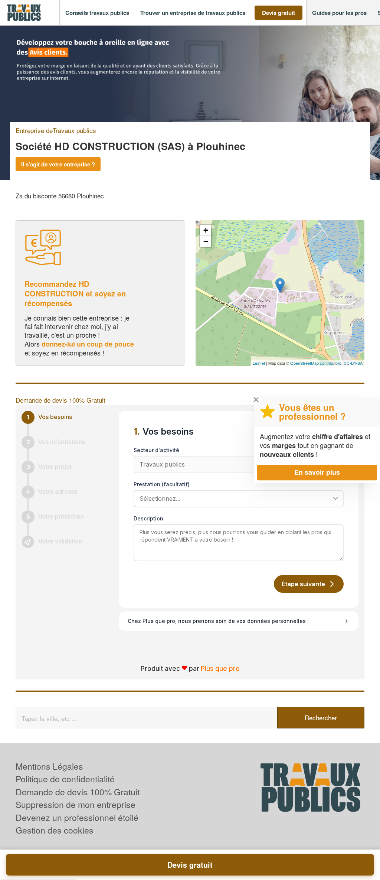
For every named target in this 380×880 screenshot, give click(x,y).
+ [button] (205, 230)
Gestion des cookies (55, 830)
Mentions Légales (49, 766)
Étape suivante (303, 584)
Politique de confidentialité (65, 779)
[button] (97, 13)
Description (148, 518)
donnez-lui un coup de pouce (88, 344)
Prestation (162, 484)
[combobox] (236, 498)
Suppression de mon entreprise (75, 804)
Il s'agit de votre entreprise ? (58, 164)
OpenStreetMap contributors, (317, 363)
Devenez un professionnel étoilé (77, 817)
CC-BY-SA (353, 363)
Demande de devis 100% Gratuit (78, 792)
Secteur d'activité (156, 450)
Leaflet (259, 363)
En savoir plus (317, 472)
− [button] (205, 241)
